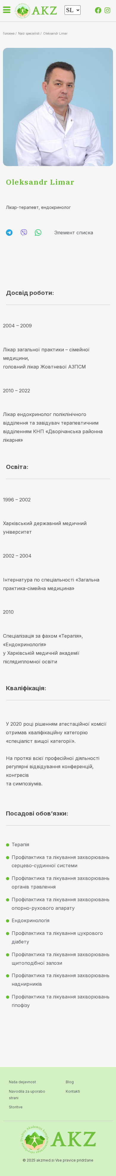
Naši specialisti (29, 33)
